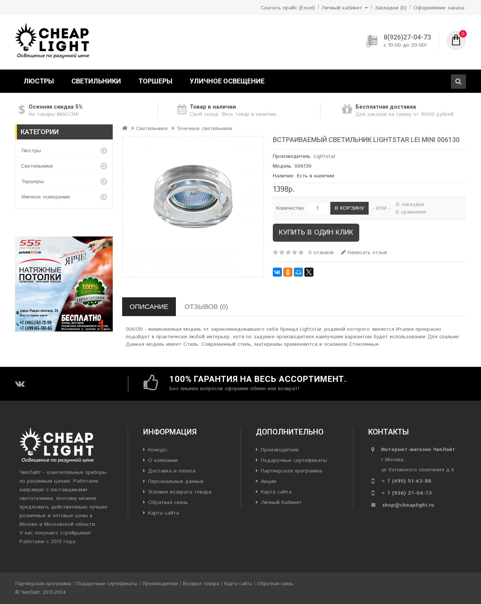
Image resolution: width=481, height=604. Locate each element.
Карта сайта (163, 513)
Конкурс (158, 450)
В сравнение (411, 212)
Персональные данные (176, 481)
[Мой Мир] (298, 272)
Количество (290, 208)
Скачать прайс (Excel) (288, 8)
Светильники (96, 81)
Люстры (39, 81)
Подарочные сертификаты (294, 460)
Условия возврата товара (180, 492)
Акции (268, 481)
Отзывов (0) (206, 306)
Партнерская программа (291, 471)
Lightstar (325, 156)
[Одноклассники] (287, 272)
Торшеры (155, 81)
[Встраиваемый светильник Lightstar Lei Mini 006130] (192, 206)
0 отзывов (321, 252)
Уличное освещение (227, 81)
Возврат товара (201, 583)
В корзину (349, 208)
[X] (308, 272)
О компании (163, 460)
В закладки (410, 204)
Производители (280, 450)
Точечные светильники (204, 128)
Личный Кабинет (281, 502)
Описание (149, 306)
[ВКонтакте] (277, 272)
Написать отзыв (366, 252)
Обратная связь (168, 502)
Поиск (458, 81)
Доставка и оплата (171, 471)
